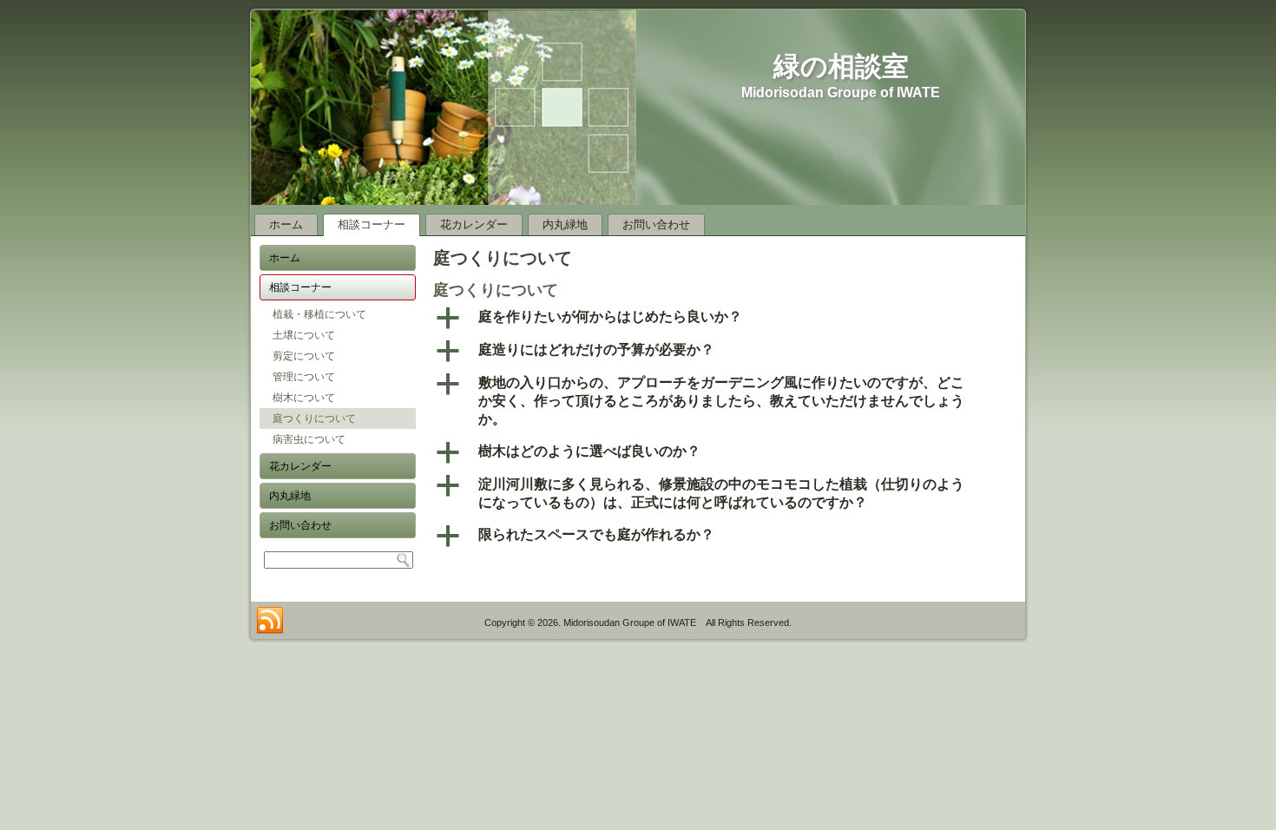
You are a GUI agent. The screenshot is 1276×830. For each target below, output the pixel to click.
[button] (724, 318)
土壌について (304, 335)
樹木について (304, 398)
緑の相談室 (841, 66)
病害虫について (309, 439)
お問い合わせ (656, 224)
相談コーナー (371, 224)
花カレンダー (474, 224)
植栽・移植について (319, 314)
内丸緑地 (565, 224)
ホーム (286, 224)
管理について (304, 377)
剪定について (304, 356)
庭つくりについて (314, 418)
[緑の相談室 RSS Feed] (270, 621)
